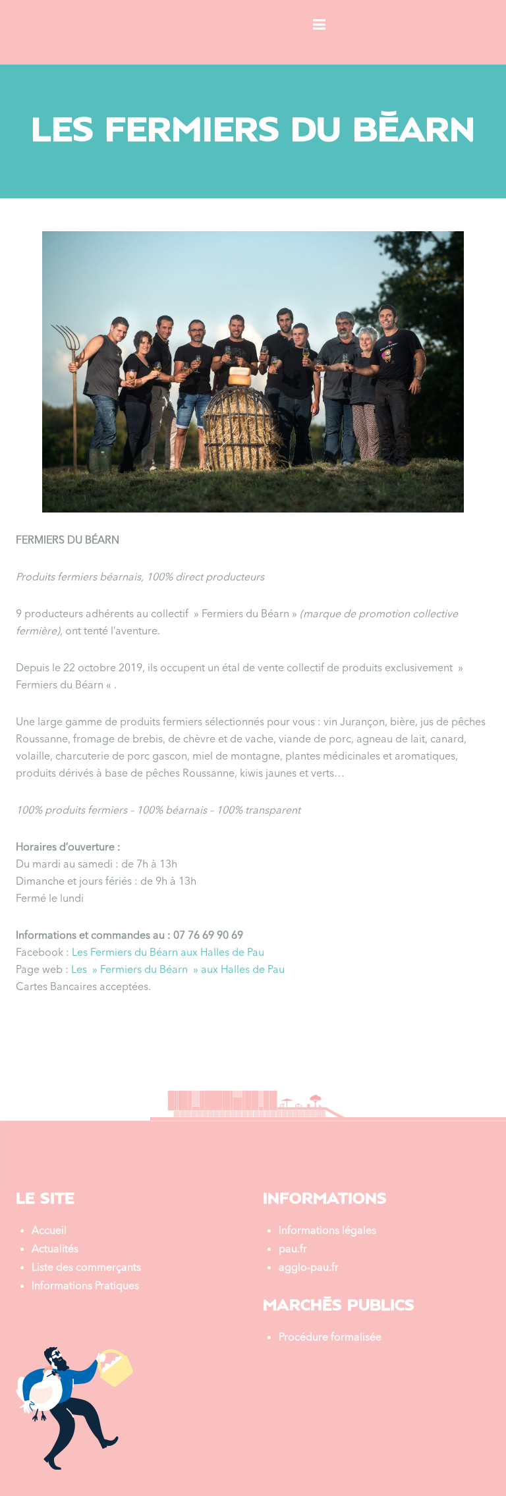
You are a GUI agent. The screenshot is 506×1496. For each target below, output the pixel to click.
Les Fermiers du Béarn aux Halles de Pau (168, 953)
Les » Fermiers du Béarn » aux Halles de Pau (178, 970)
